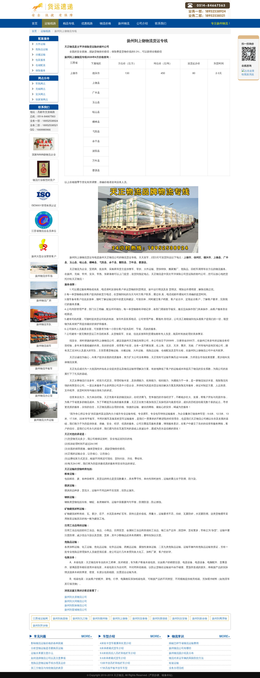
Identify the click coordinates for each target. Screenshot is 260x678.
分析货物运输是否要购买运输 (47, 648)
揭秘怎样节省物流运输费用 (184, 643)
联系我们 (160, 23)
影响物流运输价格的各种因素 (47, 643)
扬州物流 (123, 23)
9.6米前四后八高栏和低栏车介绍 (118, 653)
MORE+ (86, 636)
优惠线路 (87, 23)
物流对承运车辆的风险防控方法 (186, 658)
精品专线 (68, 23)
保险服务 (40, 70)
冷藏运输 (40, 54)
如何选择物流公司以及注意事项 (48, 658)
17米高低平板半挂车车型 (114, 668)
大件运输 (40, 44)
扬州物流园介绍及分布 (181, 653)
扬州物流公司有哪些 (180, 648)
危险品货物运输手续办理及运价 (48, 663)
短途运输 (174, 663)
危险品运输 (42, 49)
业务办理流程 (176, 668)
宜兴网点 (40, 94)
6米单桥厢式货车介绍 (112, 648)
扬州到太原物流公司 (76, 597)
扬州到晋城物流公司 (76, 609)
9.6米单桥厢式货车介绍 (113, 658)
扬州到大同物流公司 (76, 601)
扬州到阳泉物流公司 (76, 605)
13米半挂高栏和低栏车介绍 (115, 663)
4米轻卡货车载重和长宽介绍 (115, 643)
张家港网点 (42, 99)
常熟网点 (40, 83)
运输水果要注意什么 (42, 653)
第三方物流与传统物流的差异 (47, 668)
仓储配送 (40, 65)
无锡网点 (40, 88)
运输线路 (50, 23)
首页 (34, 23)
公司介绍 (142, 23)
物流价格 (105, 23)
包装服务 (40, 59)
